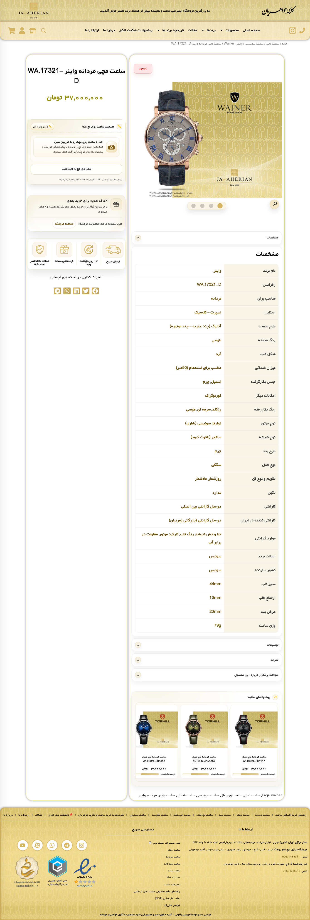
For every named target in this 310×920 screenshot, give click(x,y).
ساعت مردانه (262, 815)
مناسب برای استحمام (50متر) (198, 368)
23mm (215, 612)
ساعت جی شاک (181, 815)
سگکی (216, 465)
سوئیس (215, 556)
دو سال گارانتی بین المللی (201, 506)
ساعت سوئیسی (208, 795)
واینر (217, 271)
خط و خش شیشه (208, 534)
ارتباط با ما (92, 30)
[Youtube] (22, 845)
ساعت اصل (252, 795)
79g (217, 625)
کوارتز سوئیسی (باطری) (203, 423)
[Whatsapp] (52, 845)
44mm (215, 584)
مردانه (216, 298)
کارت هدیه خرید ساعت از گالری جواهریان (101, 815)
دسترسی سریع (143, 829)
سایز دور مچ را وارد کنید (76, 169)
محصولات (232, 30)
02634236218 (291, 871)
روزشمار (214, 479)
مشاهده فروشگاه (64, 223)
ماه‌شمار (201, 479)
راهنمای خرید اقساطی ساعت (291, 815)
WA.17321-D (209, 285)
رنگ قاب (187, 534)
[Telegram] (67, 845)
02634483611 (291, 857)
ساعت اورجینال (231, 795)
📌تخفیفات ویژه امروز (60, 815)
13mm (215, 598)
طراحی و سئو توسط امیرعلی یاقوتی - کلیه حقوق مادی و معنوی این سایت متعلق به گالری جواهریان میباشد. (155, 914)
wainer (276, 795)
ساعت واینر (166, 795)
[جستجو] (44, 30)
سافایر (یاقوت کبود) (206, 437)
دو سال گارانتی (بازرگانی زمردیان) (195, 520)
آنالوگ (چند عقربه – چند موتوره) (195, 326)
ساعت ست (225, 815)
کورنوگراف (213, 395)
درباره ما (109, 30)
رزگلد (216, 409)
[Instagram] (81, 845)
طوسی (216, 340)
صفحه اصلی (251, 30)
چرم (206, 382)
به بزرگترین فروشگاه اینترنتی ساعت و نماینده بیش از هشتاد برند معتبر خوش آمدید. (155, 10)
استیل (216, 382)
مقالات (192, 30)
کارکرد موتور (168, 534)
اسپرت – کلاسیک (207, 312)
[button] (274, 204)
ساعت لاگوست (160, 815)
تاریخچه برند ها (173, 30)
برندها (211, 30)
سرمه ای (204, 409)
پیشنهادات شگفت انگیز (136, 30)
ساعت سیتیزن (138, 815)
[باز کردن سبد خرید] (11, 30)
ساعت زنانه (242, 815)
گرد (218, 354)
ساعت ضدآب (186, 795)
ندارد (216, 493)
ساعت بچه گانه (204, 815)
